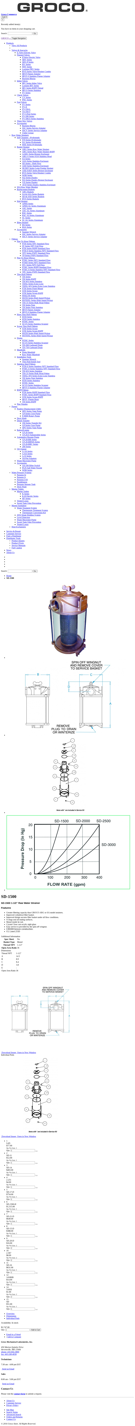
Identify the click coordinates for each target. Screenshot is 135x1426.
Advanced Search (13, 1414)
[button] (13, 538)
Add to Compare (14, 1337)
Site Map (10, 1410)
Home (8, 576)
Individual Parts (12, 1318)
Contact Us (11, 1419)
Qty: (8, 1150)
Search (4, 33)
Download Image (9, 1052)
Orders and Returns (14, 1417)
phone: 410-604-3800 (10, 1352)
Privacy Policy (12, 1405)
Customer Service (13, 1403)
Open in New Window (26, 1052)
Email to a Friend (13, 1334)
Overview (10, 1313)
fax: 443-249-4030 (9, 1354)
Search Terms (12, 1412)
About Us (10, 1401)
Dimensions (11, 1316)
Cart (4, 17)
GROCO (6, 38)
